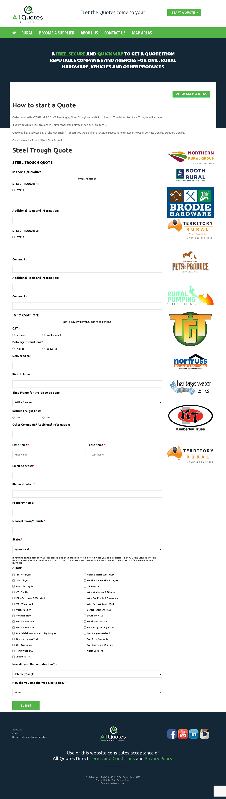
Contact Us (18, 733)
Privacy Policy (158, 758)
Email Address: (22, 466)
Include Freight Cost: (26, 411)
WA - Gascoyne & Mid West (30, 598)
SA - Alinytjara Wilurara (100, 645)
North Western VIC (26, 621)
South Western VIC (97, 621)
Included (21, 335)
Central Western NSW (99, 610)
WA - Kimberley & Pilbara (101, 592)
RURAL (27, 33)
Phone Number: (22, 484)
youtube (183, 734)
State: (16, 539)
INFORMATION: (25, 315)
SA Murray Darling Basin (100, 627)
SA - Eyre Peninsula (97, 639)
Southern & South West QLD (102, 580)
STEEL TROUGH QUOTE (32, 162)
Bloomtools (119, 783)
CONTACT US (115, 33)
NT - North (93, 586)
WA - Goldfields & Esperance (102, 598)
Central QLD (22, 580)
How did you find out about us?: (33, 664)
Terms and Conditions (112, 758)
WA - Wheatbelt (24, 604)
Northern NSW (23, 615)
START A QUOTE (183, 12)
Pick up (20, 349)
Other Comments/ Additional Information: (41, 424)
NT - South (22, 592)
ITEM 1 (20, 190)
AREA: (16, 567)
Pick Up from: (21, 374)
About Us (17, 729)
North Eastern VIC (25, 627)
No (48, 417)
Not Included (53, 335)
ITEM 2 (20, 237)
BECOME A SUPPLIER (56, 33)
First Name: (20, 444)
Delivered (51, 349)
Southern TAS (23, 656)
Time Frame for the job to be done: (36, 392)
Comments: (20, 259)
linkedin (193, 734)
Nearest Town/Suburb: (28, 521)
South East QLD (24, 586)
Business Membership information (29, 737)
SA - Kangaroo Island (98, 633)
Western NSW (23, 610)
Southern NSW (95, 615)
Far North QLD (23, 574)
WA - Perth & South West (100, 604)
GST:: (15, 328)
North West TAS (24, 651)
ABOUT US (89, 33)
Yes (18, 417)
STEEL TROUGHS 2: (25, 230)
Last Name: (96, 444)
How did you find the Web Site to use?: (38, 682)
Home (15, 32)
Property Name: (23, 502)
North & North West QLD (100, 574)
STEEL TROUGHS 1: (25, 183)
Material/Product (26, 172)
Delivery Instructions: (27, 342)
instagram (204, 734)
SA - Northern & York (27, 639)
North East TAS (95, 651)
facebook (172, 734)
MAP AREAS (142, 33)
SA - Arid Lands (24, 645)
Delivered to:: (21, 355)
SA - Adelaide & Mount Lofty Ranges (36, 633)
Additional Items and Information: (35, 210)
